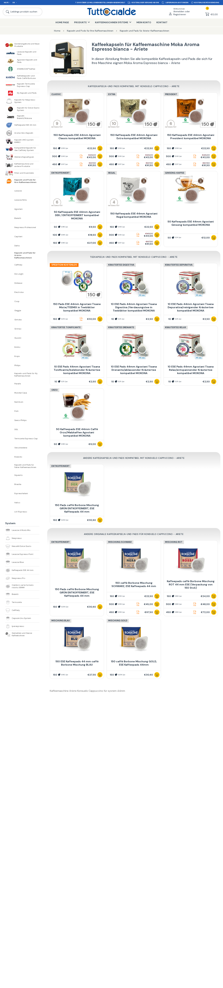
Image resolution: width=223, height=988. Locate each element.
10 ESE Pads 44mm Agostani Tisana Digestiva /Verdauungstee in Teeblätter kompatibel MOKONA (134, 307)
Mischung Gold (117, 620)
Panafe (17, 384)
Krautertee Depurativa (178, 264)
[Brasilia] (9, 484)
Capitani (18, 236)
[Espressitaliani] (9, 493)
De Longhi (18, 274)
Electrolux (19, 292)
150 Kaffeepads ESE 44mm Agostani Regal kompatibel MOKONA (133, 215)
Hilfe (6, 2)
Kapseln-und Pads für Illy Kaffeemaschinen (26, 374)
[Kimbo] (9, 347)
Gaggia (17, 310)
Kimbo (17, 347)
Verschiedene (20, 448)
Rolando (18, 457)
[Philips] (9, 365)
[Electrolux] (9, 292)
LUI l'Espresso (20, 512)
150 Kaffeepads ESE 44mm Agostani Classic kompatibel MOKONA (77, 136)
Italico (17, 502)
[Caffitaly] (9, 265)
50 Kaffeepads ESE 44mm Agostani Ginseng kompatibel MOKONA (190, 223)
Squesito (18, 475)
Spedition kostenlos (64, 264)
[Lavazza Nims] (9, 200)
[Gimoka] (9, 320)
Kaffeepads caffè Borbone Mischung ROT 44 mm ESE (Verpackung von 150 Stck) (191, 584)
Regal (111, 172)
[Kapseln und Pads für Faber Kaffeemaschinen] (9, 466)
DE (14, 2)
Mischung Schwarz (120, 542)
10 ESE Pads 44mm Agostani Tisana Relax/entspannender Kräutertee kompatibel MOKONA (191, 370)
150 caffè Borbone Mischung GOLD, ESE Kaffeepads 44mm (134, 663)
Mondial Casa (20, 393)
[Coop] (9, 301)
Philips (17, 365)
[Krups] (9, 356)
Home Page (62, 22)
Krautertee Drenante (121, 327)
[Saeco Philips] (9, 420)
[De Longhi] (9, 274)
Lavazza (18, 191)
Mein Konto (143, 22)
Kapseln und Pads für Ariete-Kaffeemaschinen (25, 255)
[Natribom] (9, 402)
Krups (17, 356)
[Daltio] (9, 246)
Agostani (18, 209)
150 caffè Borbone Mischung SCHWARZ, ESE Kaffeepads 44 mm (134, 584)
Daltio (17, 246)
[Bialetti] (9, 218)
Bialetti (17, 218)
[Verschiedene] (9, 448)
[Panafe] (9, 384)
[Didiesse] (9, 283)
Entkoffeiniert (60, 172)
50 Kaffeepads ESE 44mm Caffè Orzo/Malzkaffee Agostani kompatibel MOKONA (77, 432)
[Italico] (9, 502)
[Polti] (9, 411)
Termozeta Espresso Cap (26, 438)
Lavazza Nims (20, 200)
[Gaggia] (9, 310)
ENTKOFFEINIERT (60, 466)
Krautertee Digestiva (121, 264)
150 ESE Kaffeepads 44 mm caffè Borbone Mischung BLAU (77, 663)
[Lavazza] (9, 191)
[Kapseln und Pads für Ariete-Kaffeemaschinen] (9, 255)
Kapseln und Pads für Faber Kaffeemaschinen (25, 466)
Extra (111, 94)
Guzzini (17, 338)
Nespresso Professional (25, 227)
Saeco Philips (20, 420)
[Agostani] (9, 209)
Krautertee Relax (175, 327)
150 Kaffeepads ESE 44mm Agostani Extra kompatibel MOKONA (133, 136)
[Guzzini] (9, 338)
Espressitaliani (21, 493)
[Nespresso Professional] (9, 227)
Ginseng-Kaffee (174, 172)
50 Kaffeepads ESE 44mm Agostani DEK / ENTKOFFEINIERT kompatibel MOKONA (77, 215)
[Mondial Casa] (9, 393)
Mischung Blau (60, 620)
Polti (16, 411)
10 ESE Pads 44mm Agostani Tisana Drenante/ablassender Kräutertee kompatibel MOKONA (134, 370)
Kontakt (161, 22)
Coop (16, 301)
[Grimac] (9, 329)
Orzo (54, 390)
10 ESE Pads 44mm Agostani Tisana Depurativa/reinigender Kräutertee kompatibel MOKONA (191, 307)
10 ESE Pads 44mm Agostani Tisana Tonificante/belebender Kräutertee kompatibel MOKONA (77, 370)
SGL (16, 429)
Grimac (17, 329)
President (171, 94)
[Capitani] (9, 236)
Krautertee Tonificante (66, 327)
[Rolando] (9, 457)
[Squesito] (9, 475)
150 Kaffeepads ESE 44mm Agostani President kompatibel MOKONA (190, 136)
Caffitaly (18, 265)
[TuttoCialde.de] (111, 12)
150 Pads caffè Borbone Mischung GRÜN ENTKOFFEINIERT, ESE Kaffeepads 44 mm (77, 508)
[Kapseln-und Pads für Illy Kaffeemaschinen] (9, 374)
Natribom (18, 402)
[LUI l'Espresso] (9, 512)
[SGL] (9, 429)
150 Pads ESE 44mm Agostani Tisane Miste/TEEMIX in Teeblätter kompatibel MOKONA (77, 307)
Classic (56, 94)
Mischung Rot (173, 542)
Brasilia (17, 484)
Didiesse (18, 283)
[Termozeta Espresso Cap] (9, 438)
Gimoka (18, 319)
